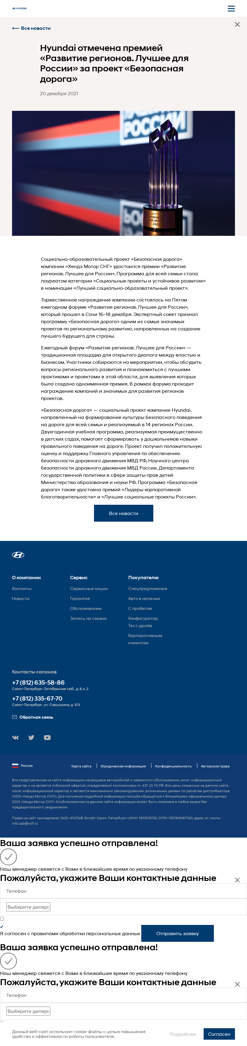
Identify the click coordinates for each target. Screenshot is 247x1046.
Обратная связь (36, 717)
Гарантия (80, 598)
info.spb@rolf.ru (25, 823)
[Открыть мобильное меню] (231, 8)
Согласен (219, 1034)
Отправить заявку (177, 933)
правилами (44, 933)
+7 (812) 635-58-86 (38, 682)
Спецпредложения (147, 588)
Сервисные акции (89, 588)
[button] (18, 555)
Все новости (36, 28)
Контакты (22, 588)
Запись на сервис (88, 618)
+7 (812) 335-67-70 (37, 698)
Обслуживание (86, 608)
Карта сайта (81, 766)
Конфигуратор (143, 618)
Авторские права (215, 766)
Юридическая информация (123, 766)
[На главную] (19, 8)
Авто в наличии (144, 598)
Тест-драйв (140, 625)
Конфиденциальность (173, 766)
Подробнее (183, 1034)
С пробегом (140, 608)
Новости (21, 598)
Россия (27, 765)
